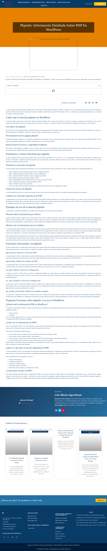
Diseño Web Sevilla (24, 2)
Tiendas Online (51, 2)
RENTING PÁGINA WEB (63, 2)
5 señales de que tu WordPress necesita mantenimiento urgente (90, 515)
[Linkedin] (12, 537)
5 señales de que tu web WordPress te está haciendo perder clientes (91, 517)
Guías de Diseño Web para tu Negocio (16, 76)
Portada (6, 76)
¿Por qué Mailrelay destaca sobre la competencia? (87, 520)
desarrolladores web (61, 157)
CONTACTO (44, 5)
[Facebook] (56, 410)
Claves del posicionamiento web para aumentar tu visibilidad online (91, 522)
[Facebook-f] (4, 537)
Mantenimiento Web (38, 2)
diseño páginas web (60, 405)
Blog (91, 512)
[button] (99, 85)
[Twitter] (59, 410)
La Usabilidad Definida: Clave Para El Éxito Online (16, 460)
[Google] (16, 537)
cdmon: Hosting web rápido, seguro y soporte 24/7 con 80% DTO (91, 525)
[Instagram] (63, 410)
